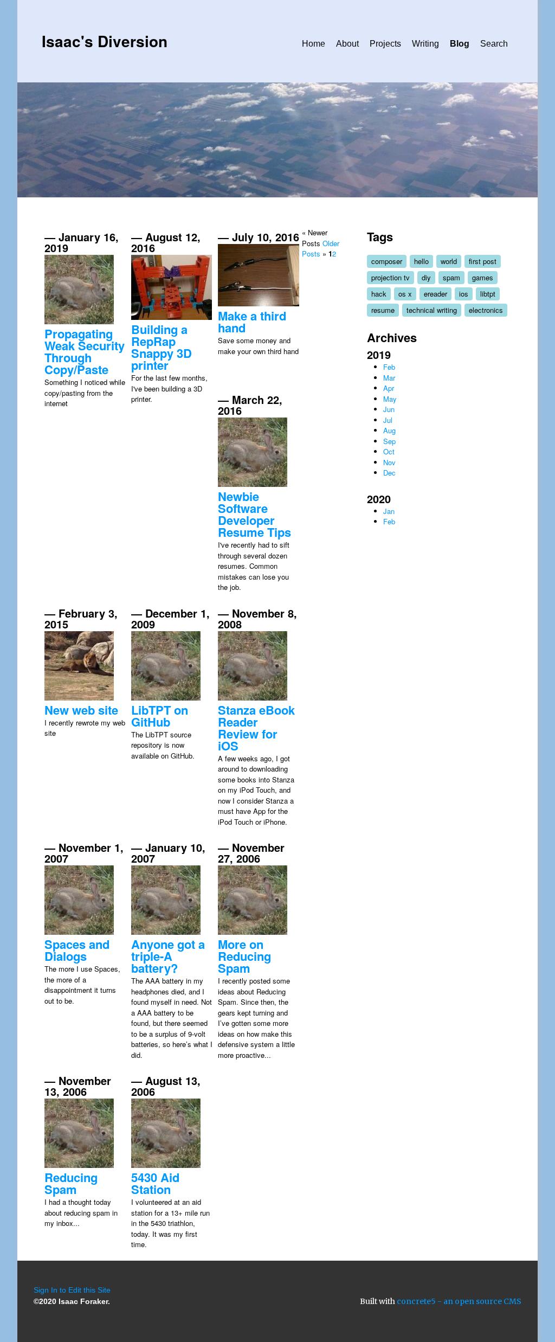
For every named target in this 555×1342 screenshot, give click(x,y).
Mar (389, 378)
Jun (389, 409)
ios (463, 293)
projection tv (390, 277)
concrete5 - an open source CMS (459, 1301)
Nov (389, 462)
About (347, 43)
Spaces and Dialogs (76, 950)
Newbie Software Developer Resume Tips (254, 514)
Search (494, 43)
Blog (459, 43)
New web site (81, 709)
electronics (486, 310)
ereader (435, 293)
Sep (389, 441)
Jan (389, 511)
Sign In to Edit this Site (72, 1290)
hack (378, 293)
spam (451, 277)
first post (482, 261)
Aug (389, 430)
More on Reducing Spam (244, 956)
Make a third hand (252, 321)
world (449, 261)
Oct (389, 451)
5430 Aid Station (155, 1183)
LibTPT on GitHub (159, 715)
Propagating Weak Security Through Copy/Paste (84, 351)
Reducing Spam (71, 1183)
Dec (389, 472)
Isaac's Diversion (104, 41)
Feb (389, 367)
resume (383, 310)
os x (405, 293)
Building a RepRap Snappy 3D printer (161, 347)
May (390, 399)
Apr (388, 388)
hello (421, 261)
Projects (385, 43)
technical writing (431, 310)
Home (313, 43)
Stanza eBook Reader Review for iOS (256, 727)
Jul (387, 420)
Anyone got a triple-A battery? (168, 956)
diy (426, 277)
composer (386, 261)
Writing (425, 43)
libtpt (487, 293)
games (482, 277)
